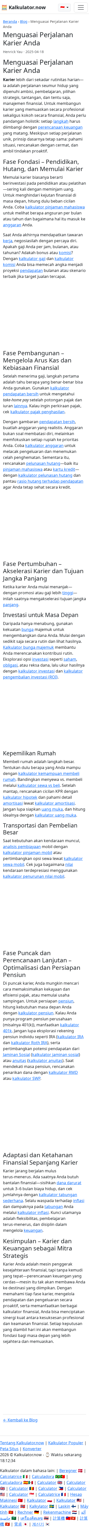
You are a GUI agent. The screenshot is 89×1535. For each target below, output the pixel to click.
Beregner (68, 1470)
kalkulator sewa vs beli (39, 785)
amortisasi (13, 803)
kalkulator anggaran (44, 445)
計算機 (59, 1518)
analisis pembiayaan (22, 846)
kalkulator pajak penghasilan (37, 411)
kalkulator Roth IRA (29, 1042)
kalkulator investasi (36, 671)
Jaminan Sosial (16, 1054)
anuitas (19, 1060)
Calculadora (43, 1476)
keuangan (33, 1230)
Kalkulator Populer (65, 1443)
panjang (10, 604)
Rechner (25, 1512)
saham (70, 659)
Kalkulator (36, 1500)
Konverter (32, 1448)
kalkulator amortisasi (55, 803)
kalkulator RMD (63, 1072)
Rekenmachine (57, 1512)
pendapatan (31, 270)
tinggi (67, 592)
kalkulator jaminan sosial (55, 1054)
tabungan (53, 1206)
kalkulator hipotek (20, 797)
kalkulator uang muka (55, 815)
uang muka (52, 809)
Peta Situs (9, 1448)
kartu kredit (64, 469)
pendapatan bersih (57, 421)
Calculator (46, 1482)
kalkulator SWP (26, 1078)
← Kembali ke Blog (20, 1420)
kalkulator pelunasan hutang (45, 475)
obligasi (10, 665)
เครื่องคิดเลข (32, 1518)
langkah (60, 121)
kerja (7, 240)
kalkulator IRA (70, 1036)
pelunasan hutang (43, 463)
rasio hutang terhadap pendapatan (50, 481)
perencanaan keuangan (60, 127)
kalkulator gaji (32, 258)
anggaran (12, 225)
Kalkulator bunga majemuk (28, 647)
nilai (69, 864)
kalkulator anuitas (45, 1060)
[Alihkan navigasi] (81, 7)
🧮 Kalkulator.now (23, 7)
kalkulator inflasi (33, 1212)
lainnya (20, 406)
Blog (23, 21)
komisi (65, 252)
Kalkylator (38, 1506)
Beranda (10, 21)
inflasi (78, 1200)
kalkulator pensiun (35, 1013)
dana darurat (69, 1182)
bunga (28, 629)
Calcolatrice (11, 1476)
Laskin (64, 1506)
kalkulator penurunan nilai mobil (33, 876)
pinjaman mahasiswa (23, 469)
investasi (40, 659)
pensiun (65, 1001)
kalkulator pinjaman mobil (27, 852)
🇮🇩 (63, 7)
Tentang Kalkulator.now (22, 1443)
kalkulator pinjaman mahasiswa (55, 207)
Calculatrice (49, 1494)
